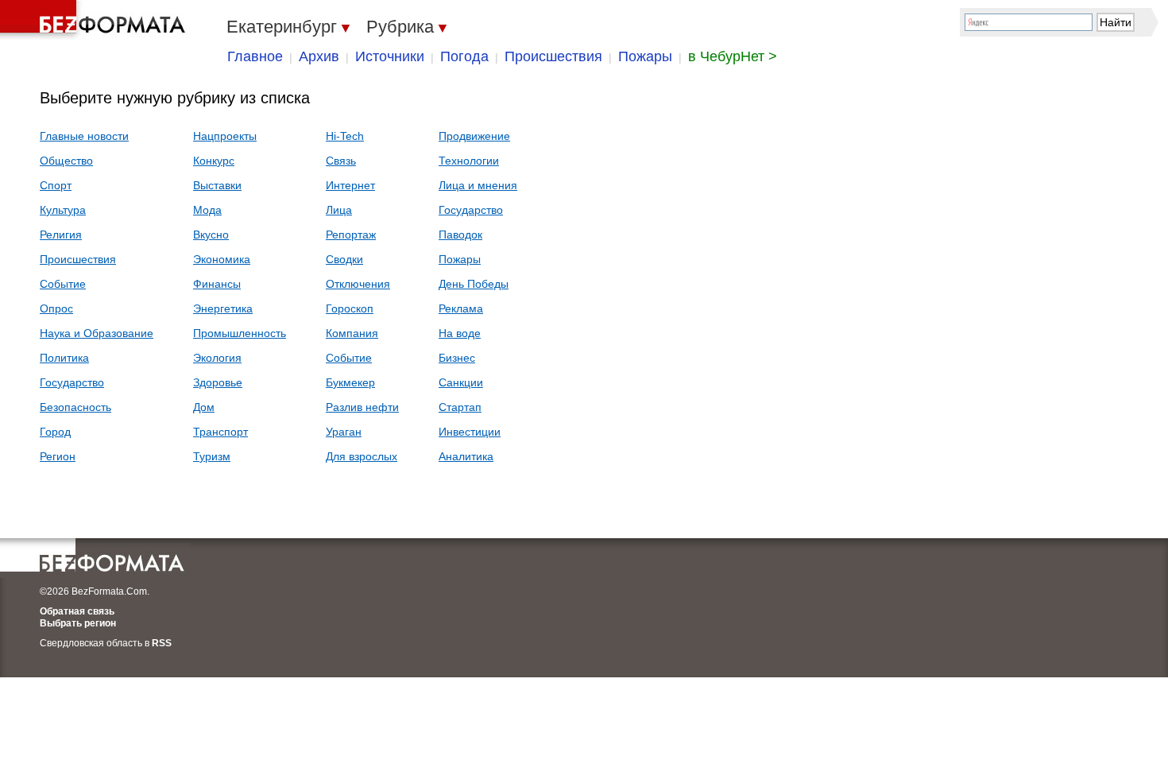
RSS (162, 643)
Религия (61, 234)
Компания (352, 333)
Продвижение (474, 136)
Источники (389, 56)
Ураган (344, 431)
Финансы (217, 283)
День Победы (474, 283)
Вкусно (211, 234)
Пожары (645, 56)
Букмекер (350, 382)
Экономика (221, 259)
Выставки (217, 185)
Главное (255, 56)
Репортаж (351, 234)
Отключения (358, 283)
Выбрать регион (78, 623)
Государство (72, 382)
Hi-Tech (345, 136)
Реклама (461, 308)
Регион (57, 456)
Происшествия (553, 56)
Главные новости (84, 136)
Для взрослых (361, 456)
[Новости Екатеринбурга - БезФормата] (95, 20)
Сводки (344, 259)
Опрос (56, 308)
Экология (217, 357)
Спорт (56, 185)
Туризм (211, 456)
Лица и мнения (478, 185)
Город (55, 431)
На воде (460, 333)
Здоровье (217, 382)
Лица (339, 210)
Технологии (469, 160)
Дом (204, 407)
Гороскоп (349, 308)
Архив (319, 56)
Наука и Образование (96, 333)
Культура (63, 210)
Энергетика (223, 308)
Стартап (460, 407)
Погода (464, 56)
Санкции (461, 382)
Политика (64, 357)
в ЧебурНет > (732, 56)
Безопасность (75, 407)
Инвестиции (470, 431)
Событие (63, 283)
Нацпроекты (225, 136)
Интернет (350, 185)
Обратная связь (77, 611)
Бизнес (457, 357)
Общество (66, 160)
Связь (341, 160)
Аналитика (466, 456)
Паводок (460, 234)
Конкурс (213, 160)
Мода (207, 210)
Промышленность (239, 333)
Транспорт (220, 431)
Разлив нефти (362, 407)
